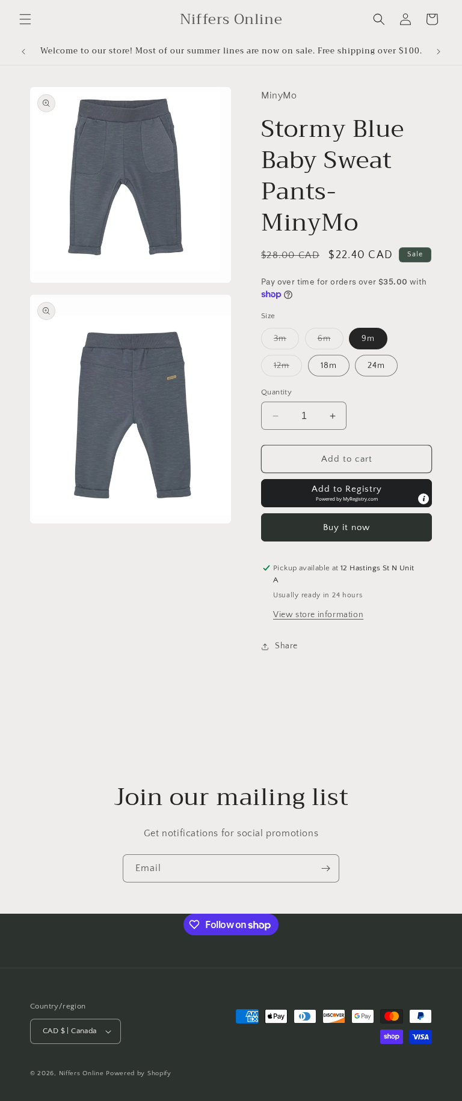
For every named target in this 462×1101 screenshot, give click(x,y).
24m (376, 365)
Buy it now (346, 527)
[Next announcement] (438, 51)
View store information (318, 615)
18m (329, 365)
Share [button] (286, 646)
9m (368, 338)
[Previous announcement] (23, 51)
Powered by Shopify (138, 1073)
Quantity (276, 392)
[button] (25, 19)
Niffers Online (81, 1073)
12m (288, 368)
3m (286, 341)
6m (330, 341)
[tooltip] (423, 498)
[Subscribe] (325, 868)
